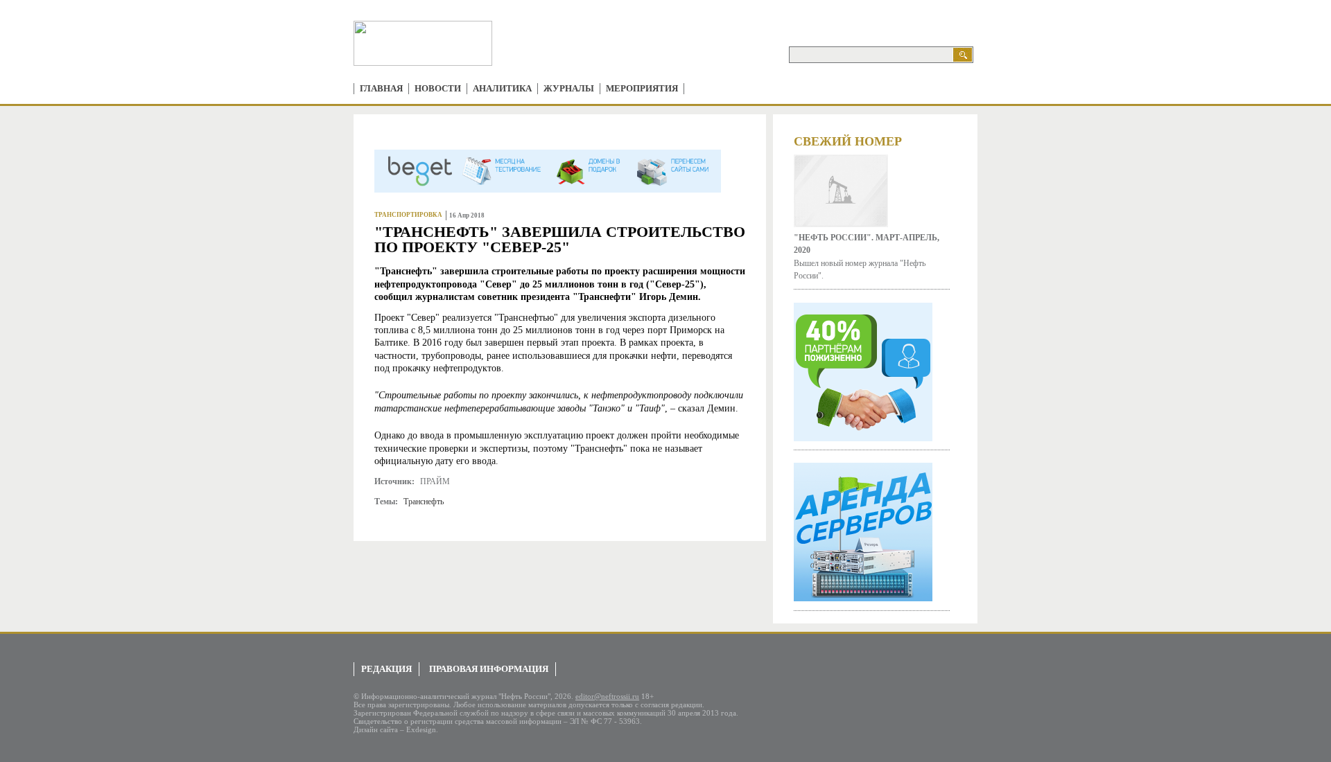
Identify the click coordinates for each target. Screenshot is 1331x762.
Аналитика (502, 88)
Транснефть (423, 501)
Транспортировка (408, 214)
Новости (438, 88)
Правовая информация (488, 669)
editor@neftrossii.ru (607, 696)
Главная (381, 88)
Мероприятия (642, 88)
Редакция (386, 669)
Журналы (568, 88)
